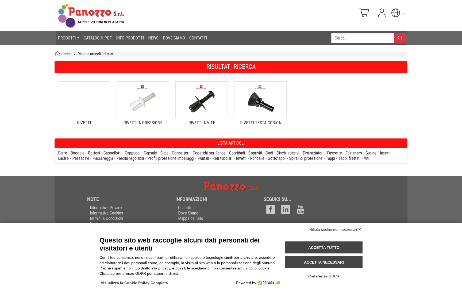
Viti (366, 158)
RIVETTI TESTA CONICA (260, 122)
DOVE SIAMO (174, 38)
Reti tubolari (222, 158)
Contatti (184, 207)
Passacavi (80, 158)
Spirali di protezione (305, 158)
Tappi (330, 158)
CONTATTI (198, 38)
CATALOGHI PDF (98, 38)
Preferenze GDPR (323, 276)
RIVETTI (84, 122)
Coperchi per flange (209, 153)
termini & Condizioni (106, 218)
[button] (397, 13)
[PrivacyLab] (268, 282)
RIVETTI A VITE (201, 122)
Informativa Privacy (106, 207)
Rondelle (257, 158)
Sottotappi (277, 158)
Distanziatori (313, 153)
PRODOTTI (67, 38)
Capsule (150, 153)
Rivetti (241, 158)
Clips (164, 153)
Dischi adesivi (287, 153)
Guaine (370, 153)
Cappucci (132, 153)
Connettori (180, 153)
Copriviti (255, 153)
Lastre (63, 158)
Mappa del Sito (190, 218)
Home (66, 54)
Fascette (334, 153)
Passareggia (103, 158)
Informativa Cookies (106, 213)
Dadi (269, 153)
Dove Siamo (188, 213)
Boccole (77, 153)
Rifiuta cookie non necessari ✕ (335, 229)
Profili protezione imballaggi (170, 158)
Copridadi (237, 153)
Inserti (385, 153)
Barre (62, 153)
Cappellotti (112, 153)
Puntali (203, 158)
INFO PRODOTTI (130, 38)
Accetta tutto (324, 247)
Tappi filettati (349, 158)
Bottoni (94, 153)
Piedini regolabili (130, 158)
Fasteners (353, 153)
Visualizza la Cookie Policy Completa (134, 283)
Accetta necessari (324, 262)
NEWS (153, 38)
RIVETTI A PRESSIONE (143, 122)
